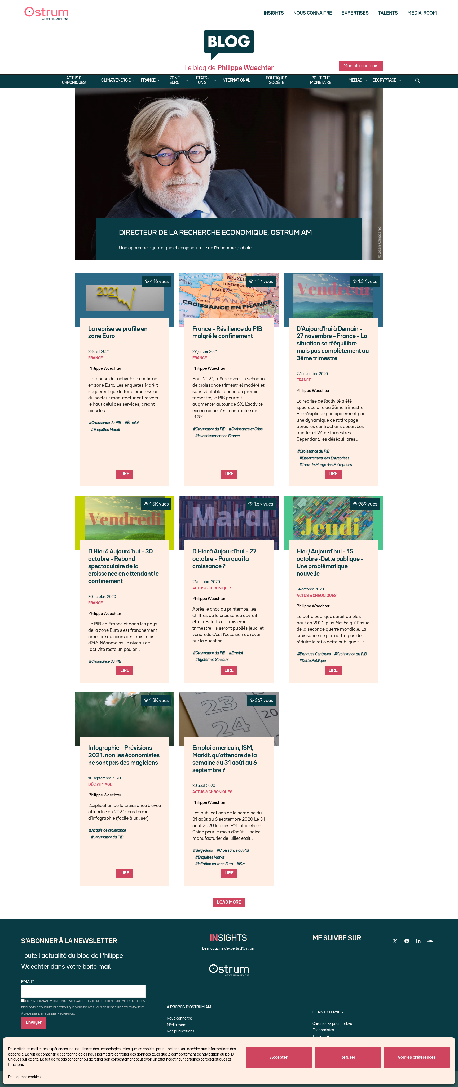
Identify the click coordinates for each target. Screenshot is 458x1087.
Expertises (355, 13)
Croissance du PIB (106, 423)
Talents (388, 13)
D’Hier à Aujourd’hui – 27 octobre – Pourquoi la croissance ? (224, 559)
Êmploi (133, 423)
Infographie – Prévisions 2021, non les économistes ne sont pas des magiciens (124, 755)
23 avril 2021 (98, 351)
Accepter (279, 1057)
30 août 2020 (203, 785)
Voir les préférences (417, 1057)
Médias (355, 80)
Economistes (323, 1030)
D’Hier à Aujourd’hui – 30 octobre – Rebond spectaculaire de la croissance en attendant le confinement (123, 566)
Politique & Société (276, 80)
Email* (27, 982)
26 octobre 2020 (206, 582)
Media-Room (422, 13)
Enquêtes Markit (107, 429)
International (236, 80)
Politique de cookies (24, 1077)
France (148, 80)
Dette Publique (314, 660)
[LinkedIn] (418, 941)
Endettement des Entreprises (325, 458)
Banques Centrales (315, 654)
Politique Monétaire (320, 80)
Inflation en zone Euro (215, 864)
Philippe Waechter (104, 369)
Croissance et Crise (247, 429)
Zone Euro (174, 80)
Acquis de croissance (108, 830)
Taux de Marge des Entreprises (327, 465)
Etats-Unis (202, 80)
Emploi (237, 653)
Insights (274, 13)
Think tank (321, 1036)
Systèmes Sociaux (213, 659)
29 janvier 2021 (205, 351)
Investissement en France (219, 436)
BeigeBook (204, 850)
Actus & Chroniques (74, 80)
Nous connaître (179, 1018)
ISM (242, 864)
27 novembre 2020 (312, 374)
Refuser (347, 1057)
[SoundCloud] (430, 941)
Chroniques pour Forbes (332, 1023)
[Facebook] (407, 941)
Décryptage (384, 80)
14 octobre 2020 (310, 589)
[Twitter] (395, 941)
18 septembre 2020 (104, 778)
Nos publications (180, 1031)
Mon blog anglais (361, 66)
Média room (177, 1025)
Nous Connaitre (312, 13)
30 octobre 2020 (102, 596)
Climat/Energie (115, 80)
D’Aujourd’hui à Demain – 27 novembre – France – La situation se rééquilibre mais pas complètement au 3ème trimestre (333, 344)
